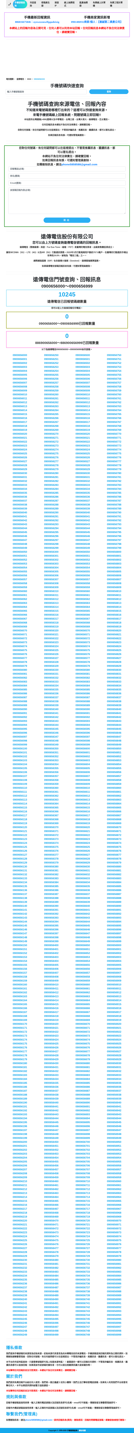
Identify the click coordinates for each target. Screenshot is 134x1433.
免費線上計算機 (99, 4)
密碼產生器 (45, 4)
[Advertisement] (67, 59)
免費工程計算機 (116, 4)
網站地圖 (82, 1430)
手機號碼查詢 (20, 4)
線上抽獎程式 (69, 4)
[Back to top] (129, 1420)
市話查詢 (33, 4)
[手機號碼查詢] (9, 4)
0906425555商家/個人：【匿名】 (97, 21)
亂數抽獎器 (83, 4)
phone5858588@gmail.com (79, 164)
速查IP (57, 4)
